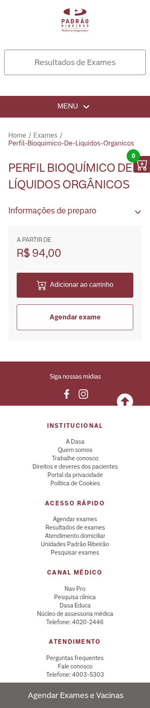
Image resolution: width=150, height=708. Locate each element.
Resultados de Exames (75, 62)
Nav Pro (75, 588)
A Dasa (75, 441)
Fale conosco (75, 666)
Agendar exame (75, 317)
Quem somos (75, 450)
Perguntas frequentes (75, 658)
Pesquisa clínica (75, 597)
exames (45, 135)
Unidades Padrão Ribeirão (75, 544)
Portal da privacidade (75, 475)
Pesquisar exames (75, 552)
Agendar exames (75, 519)
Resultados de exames (75, 527)
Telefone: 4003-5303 (75, 674)
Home (17, 135)
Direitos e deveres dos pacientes (75, 466)
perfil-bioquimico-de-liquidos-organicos (71, 143)
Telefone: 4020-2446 (75, 622)
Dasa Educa (75, 605)
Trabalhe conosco (75, 458)
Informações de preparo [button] (52, 211)
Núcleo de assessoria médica (75, 613)
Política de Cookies (75, 483)
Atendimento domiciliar (75, 535)
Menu (69, 106)
